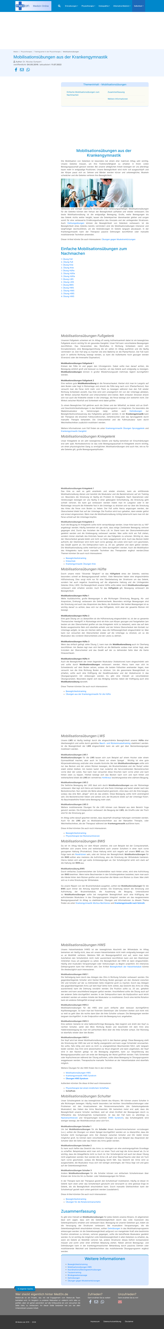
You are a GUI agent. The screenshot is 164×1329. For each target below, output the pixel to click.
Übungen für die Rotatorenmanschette (83, 1202)
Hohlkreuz (107, 777)
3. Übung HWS (67, 293)
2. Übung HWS (67, 290)
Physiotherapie (88, 6)
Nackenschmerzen (70, 1118)
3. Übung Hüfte (68, 276)
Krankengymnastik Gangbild (73, 431)
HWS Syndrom (116, 1118)
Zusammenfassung (116, 92)
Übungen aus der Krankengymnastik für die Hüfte (88, 694)
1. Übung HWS (67, 288)
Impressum (95, 1321)
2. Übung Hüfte (68, 273)
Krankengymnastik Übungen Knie (81, 564)
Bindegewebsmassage (77, 1275)
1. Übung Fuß (67, 259)
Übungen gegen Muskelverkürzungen (118, 239)
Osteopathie (103, 6)
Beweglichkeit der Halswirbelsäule (125, 966)
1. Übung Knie (67, 265)
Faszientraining (74, 1272)
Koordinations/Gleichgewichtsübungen (84, 1270)
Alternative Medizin (121, 6)
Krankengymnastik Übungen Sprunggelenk (125, 428)
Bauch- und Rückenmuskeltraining (115, 743)
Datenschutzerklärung (112, 1321)
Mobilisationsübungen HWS (78, 1073)
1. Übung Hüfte (67, 270)
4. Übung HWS (67, 296)
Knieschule (71, 561)
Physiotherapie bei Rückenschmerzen (83, 836)
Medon (15, 52)
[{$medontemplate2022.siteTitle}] (33, 6)
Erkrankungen (71, 6)
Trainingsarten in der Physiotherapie (47, 52)
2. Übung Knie (67, 267)
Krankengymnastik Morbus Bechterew (93, 903)
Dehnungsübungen (75, 223)
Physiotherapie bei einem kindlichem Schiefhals (87, 1088)
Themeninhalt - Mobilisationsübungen (104, 84)
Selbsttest (138, 6)
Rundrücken (81, 854)
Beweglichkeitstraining (76, 558)
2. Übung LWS (67, 282)
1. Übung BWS (67, 285)
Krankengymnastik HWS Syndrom (81, 1075)
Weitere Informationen (118, 99)
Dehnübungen (138, 411)
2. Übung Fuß (67, 262)
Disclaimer (129, 1321)
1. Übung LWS (67, 279)
